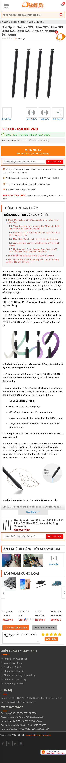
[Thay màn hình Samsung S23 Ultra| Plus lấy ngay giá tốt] (25, 590)
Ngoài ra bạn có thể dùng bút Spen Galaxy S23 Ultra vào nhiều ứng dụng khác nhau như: (33, 250)
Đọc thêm (31, 512)
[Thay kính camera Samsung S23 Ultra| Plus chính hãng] (9, 590)
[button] (25, 619)
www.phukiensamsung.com (38, 735)
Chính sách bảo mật (13, 671)
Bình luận (20, 39)
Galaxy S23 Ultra (36, 22)
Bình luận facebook (44, 627)
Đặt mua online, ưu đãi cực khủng (33, 151)
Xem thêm (6, 119)
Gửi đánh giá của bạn (16, 627)
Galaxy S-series (9, 22)
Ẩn (47, 215)
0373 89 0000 (30, 713)
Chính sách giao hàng (14, 679)
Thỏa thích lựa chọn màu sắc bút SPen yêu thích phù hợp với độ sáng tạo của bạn (34, 227)
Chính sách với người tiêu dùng (19, 675)
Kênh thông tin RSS (13, 683)
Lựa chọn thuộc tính (25, 140)
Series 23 (22, 22)
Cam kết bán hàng (12, 663)
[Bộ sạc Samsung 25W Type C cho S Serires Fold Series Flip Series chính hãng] (41, 590)
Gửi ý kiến (51, 639)
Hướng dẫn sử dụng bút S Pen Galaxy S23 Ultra (31, 255)
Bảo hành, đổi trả (12, 667)
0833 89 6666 (36, 717)
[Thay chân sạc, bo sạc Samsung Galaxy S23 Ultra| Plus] (57, 590)
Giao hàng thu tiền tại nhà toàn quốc (28, 135)
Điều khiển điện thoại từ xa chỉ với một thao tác (35, 239)
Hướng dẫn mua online (15, 658)
